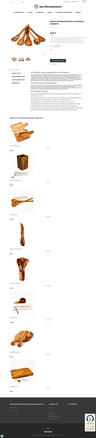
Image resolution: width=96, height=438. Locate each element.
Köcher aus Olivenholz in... (15, 180)
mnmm (62, 435)
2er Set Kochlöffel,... (14, 214)
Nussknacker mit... (13, 317)
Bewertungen (15, 83)
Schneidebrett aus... (14, 386)
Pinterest (56, 27)
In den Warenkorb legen (58, 60)
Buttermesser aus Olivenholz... (16, 249)
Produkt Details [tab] (16, 73)
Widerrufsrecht (52, 414)
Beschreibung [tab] (15, 70)
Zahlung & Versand (53, 418)
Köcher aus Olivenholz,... (15, 283)
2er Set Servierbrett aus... (15, 145)
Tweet (53, 27)
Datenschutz (51, 412)
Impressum (51, 407)
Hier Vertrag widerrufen (54, 416)
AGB (50, 409)
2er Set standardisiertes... (15, 352)
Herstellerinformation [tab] (18, 79)
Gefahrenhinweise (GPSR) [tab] (18, 76)
